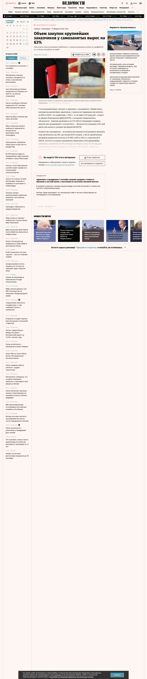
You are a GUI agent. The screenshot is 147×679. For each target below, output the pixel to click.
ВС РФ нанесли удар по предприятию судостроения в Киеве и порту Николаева (17, 156)
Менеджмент (124, 8)
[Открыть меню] (140, 3)
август (23, 22)
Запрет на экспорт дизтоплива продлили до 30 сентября (17, 456)
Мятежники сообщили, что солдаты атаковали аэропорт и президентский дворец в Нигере (17, 380)
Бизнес (31, 8)
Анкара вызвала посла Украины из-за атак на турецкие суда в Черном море (15, 267)
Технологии (72, 8)
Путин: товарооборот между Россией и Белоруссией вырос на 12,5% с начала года (15, 333)
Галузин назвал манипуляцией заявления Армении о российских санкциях (16, 196)
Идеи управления (37, 12)
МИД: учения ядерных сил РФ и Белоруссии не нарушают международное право (16, 292)
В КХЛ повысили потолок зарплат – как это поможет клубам (17, 254)
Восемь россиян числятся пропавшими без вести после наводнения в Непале (17, 418)
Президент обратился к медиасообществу (15, 208)
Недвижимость (92, 8)
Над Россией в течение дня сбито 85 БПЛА (17, 118)
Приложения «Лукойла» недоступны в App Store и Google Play (16, 144)
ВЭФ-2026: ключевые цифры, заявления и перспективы (55, 20)
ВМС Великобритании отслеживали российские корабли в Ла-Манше (16, 407)
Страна (86, 12)
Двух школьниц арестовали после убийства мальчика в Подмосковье (17, 232)
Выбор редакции (84, 20)
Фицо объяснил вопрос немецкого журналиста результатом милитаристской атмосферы (15, 130)
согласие (57, 675)
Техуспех (131, 12)
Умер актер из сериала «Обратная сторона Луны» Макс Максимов (16, 220)
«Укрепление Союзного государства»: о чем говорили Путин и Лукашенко (15, 306)
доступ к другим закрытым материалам (59, 165)
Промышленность (97, 12)
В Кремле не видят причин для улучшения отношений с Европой (17, 321)
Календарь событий (10, 22)
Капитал (78, 12)
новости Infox (42, 216)
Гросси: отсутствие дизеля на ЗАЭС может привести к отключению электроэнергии (16, 168)
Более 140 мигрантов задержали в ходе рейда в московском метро (16, 243)
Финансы (51, 8)
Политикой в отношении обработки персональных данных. (71, 677)
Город (49, 12)
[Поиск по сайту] (127, 3)
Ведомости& (58, 12)
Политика (103, 8)
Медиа (81, 8)
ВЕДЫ (10, 12)
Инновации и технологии (116, 12)
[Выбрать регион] (122, 3)
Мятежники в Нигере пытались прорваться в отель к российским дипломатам (15, 78)
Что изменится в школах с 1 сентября (17, 67)
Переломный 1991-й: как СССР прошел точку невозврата (114, 20)
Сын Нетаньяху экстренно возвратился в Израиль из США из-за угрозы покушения (16, 92)
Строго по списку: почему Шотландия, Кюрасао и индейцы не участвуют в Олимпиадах (16, 182)
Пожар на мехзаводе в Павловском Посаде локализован (15, 279)
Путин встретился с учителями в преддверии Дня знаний (16, 430)
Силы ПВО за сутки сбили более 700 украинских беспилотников (16, 356)
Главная (37, 29)
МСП (61, 118)
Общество (113, 8)
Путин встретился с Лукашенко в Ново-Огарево (17, 345)
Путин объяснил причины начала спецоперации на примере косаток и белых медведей (16, 394)
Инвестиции (61, 8)
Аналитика (69, 12)
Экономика (41, 8)
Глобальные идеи (20, 8)
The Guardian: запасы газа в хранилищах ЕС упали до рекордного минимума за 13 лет (17, 443)
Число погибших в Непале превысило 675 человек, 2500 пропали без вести (16, 105)
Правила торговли (22, 12)
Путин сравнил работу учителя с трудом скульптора (15, 367)
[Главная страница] (73, 3)
